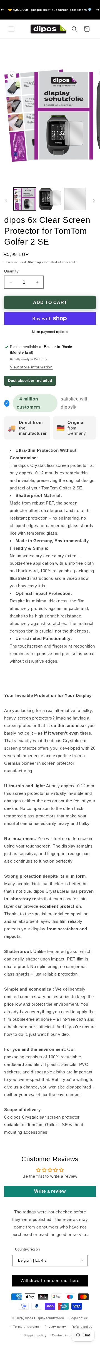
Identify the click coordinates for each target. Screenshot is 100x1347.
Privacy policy (55, 1326)
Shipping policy (35, 1335)
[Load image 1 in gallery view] (25, 199)
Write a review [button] (50, 1191)
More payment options (50, 332)
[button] (11, 29)
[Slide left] (6, 200)
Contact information (67, 1335)
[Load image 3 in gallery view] (75, 199)
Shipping (34, 262)
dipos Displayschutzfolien (44, 1318)
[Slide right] (94, 200)
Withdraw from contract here (50, 1280)
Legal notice (78, 1318)
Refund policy (82, 1326)
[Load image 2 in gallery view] (50, 199)
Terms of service (26, 1326)
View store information (31, 367)
